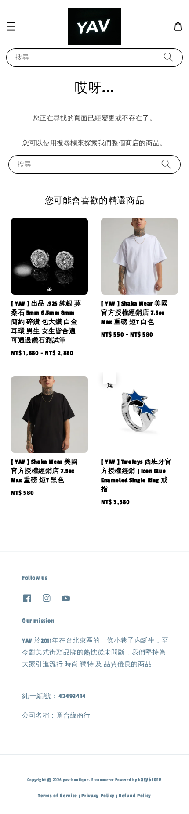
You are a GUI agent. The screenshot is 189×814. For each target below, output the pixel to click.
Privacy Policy (98, 796)
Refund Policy (135, 796)
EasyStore (149, 779)
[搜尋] (168, 57)
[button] (11, 26)
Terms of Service (57, 796)
